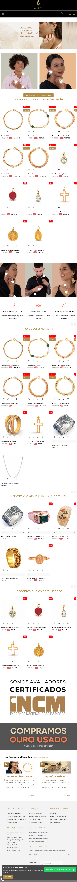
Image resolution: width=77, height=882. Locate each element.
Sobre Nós (53, 788)
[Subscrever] (68, 830)
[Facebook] (54, 854)
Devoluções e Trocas (35, 797)
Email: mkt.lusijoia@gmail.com (38, 813)
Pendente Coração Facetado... (62, 149)
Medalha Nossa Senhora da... (10, 225)
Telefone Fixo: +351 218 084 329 (38, 807)
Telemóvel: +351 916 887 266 (37, 810)
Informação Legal (34, 794)
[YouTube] (58, 854)
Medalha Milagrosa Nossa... (35, 225)
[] (8, 107)
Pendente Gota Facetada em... (37, 187)
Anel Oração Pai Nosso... (60, 420)
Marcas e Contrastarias (58, 791)
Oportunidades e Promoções (16, 794)
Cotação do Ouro (55, 797)
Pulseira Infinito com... (34, 111)
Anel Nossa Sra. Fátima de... (36, 553)
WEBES (51, 854)
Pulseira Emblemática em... (61, 378)
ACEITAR (8, 876)
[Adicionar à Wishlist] (17, 107)
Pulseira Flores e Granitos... (35, 149)
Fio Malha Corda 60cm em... (10, 458)
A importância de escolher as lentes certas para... (35, 752)
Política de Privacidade (14, 788)
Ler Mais (31, 770)
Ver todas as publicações (41, 732)
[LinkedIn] (68, 854)
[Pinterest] (61, 854)
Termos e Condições (35, 788)
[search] (3, 107)
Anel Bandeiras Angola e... (60, 511)
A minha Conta (12, 797)
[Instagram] (64, 854)
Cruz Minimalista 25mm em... (61, 187)
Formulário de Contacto (36, 816)
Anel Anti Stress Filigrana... (9, 553)
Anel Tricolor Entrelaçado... (9, 416)
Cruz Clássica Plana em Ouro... (36, 416)
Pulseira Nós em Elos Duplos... (61, 111)
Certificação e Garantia (58, 794)
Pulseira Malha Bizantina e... (10, 149)
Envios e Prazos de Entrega (37, 791)
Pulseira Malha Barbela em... (10, 111)
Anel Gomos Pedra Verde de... (36, 511)
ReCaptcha (32, 838)
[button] (2, 25)
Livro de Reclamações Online (16, 791)
